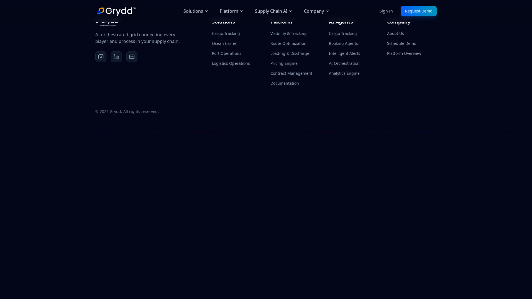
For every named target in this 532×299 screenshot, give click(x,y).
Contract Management (291, 73)
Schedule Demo (401, 43)
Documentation (284, 83)
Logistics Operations (231, 63)
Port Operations (226, 53)
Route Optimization (288, 43)
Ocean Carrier (225, 43)
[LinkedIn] (116, 56)
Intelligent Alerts (344, 53)
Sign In (386, 11)
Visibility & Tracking (288, 33)
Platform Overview (404, 53)
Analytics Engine (344, 73)
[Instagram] (100, 56)
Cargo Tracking (226, 33)
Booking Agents (343, 43)
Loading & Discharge (289, 53)
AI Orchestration (344, 63)
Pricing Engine (284, 63)
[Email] (131, 56)
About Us (395, 33)
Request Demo (418, 11)
